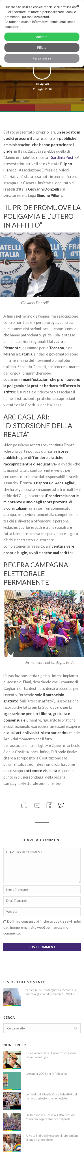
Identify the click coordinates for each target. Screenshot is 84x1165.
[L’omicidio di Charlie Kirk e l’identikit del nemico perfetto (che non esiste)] (12, 1101)
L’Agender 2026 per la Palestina (46, 1073)
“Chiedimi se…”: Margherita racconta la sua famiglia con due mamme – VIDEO (51, 992)
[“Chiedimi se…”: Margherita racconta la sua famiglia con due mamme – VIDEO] (12, 997)
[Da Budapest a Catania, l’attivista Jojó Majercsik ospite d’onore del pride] (12, 1122)
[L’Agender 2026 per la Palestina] (12, 1081)
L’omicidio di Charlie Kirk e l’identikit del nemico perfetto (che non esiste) (51, 1096)
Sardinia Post (62, 157)
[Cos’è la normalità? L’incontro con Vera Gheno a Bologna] (12, 1060)
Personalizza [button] (41, 58)
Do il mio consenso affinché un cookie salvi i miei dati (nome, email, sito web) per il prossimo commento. (42, 927)
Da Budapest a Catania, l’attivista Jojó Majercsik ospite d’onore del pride (50, 1117)
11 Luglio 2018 (42, 89)
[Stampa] (23, 805)
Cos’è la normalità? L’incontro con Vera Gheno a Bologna (51, 1055)
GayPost (43, 84)
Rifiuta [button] (41, 47)
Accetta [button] (41, 37)
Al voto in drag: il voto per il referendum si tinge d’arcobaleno (52, 1137)
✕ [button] (78, 6)
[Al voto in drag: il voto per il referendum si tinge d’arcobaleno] (12, 1143)
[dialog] (42, 33)
